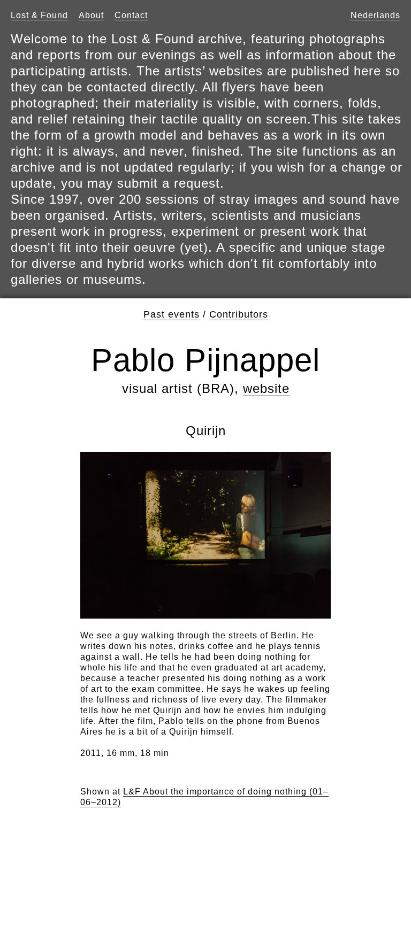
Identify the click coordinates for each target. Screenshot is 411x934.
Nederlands (375, 15)
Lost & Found (39, 15)
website (266, 388)
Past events (171, 314)
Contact (131, 15)
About (91, 15)
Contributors (238, 314)
